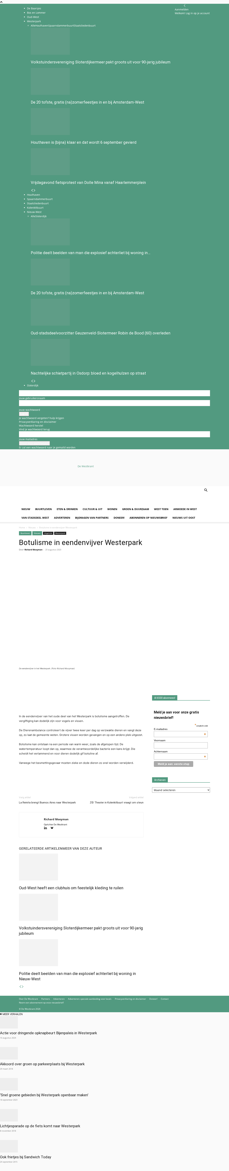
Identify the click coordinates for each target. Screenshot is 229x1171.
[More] (64, 564)
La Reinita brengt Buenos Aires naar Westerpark (47, 802)
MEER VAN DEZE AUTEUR (82, 848)
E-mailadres (180, 729)
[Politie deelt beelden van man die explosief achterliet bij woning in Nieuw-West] (81, 952)
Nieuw (25, 509)
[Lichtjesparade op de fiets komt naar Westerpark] (114, 1115)
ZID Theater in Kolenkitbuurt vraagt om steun (116, 802)
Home (22, 527)
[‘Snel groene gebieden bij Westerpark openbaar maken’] (114, 1084)
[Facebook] (22, 564)
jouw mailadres (28, 439)
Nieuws (32, 527)
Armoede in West (185, 509)
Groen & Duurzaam (135, 509)
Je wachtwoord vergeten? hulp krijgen (41, 418)
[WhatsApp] (30, 564)
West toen (161, 509)
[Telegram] (55, 564)
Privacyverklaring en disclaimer (37, 421)
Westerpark (60, 533)
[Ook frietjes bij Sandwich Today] (114, 1146)
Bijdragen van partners (92, 517)
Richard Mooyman (33, 549)
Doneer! (119, 517)
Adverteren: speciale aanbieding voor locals (89, 998)
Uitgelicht (48, 533)
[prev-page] (20, 986)
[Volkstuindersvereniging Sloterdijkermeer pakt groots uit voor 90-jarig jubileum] (81, 907)
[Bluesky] (53, 828)
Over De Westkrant (28, 998)
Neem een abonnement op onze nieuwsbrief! (41, 1002)
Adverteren (62, 517)
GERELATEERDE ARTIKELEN (40, 848)
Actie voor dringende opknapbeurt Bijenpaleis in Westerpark (48, 1033)
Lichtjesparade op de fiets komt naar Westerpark (40, 1126)
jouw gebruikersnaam (32, 398)
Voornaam (159, 740)
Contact (165, 998)
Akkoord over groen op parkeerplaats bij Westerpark (42, 1064)
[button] (205, 490)
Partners (45, 998)
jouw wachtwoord (29, 409)
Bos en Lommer (36, 12)
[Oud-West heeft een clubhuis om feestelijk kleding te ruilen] (81, 867)
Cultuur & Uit (92, 509)
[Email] (39, 564)
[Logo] (46, 503)
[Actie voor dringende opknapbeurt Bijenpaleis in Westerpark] (114, 1022)
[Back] (184, 5)
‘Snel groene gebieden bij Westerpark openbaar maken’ (44, 1095)
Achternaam (180, 751)
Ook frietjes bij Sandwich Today (25, 1157)
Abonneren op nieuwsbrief (148, 517)
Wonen (112, 509)
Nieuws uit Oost (183, 517)
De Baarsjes (34, 8)
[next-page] (22, 986)
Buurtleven (43, 509)
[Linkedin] (47, 564)
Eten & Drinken (67, 509)
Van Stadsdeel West (35, 517)
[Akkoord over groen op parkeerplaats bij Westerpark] (114, 1053)
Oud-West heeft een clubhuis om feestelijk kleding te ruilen (71, 888)
